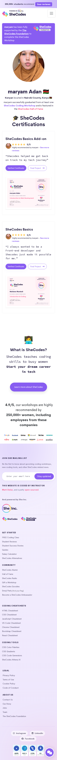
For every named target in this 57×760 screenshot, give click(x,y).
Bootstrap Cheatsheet (11, 631)
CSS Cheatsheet (9, 614)
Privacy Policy (9, 675)
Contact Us (8, 699)
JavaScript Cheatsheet (12, 619)
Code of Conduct (11, 688)
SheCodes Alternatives (12, 558)
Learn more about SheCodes (28, 387)
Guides (5, 550)
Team (5, 712)
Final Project (36, 168)
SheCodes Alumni (10, 570)
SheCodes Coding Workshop (19, 105)
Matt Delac (7, 490)
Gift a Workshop (9, 582)
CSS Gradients (8, 651)
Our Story (7, 704)
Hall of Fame (7, 574)
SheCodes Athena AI (11, 659)
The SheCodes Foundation (14, 716)
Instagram (21, 733)
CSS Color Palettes (10, 647)
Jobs (5, 708)
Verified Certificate (16, 168)
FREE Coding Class (10, 537)
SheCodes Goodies (11, 586)
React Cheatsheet (10, 635)
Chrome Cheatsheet (11, 627)
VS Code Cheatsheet (11, 623)
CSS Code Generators (12, 655)
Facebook (29, 738)
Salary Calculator (9, 554)
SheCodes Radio (9, 578)
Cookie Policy (9, 683)
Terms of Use (8, 679)
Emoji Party (7, 590)
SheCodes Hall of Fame (30, 108)
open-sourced (31, 490)
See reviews (43, 4)
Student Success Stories (12, 545)
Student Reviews (9, 541)
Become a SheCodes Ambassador (17, 595)
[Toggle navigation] (51, 13)
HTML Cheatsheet (10, 610)
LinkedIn (39, 733)
